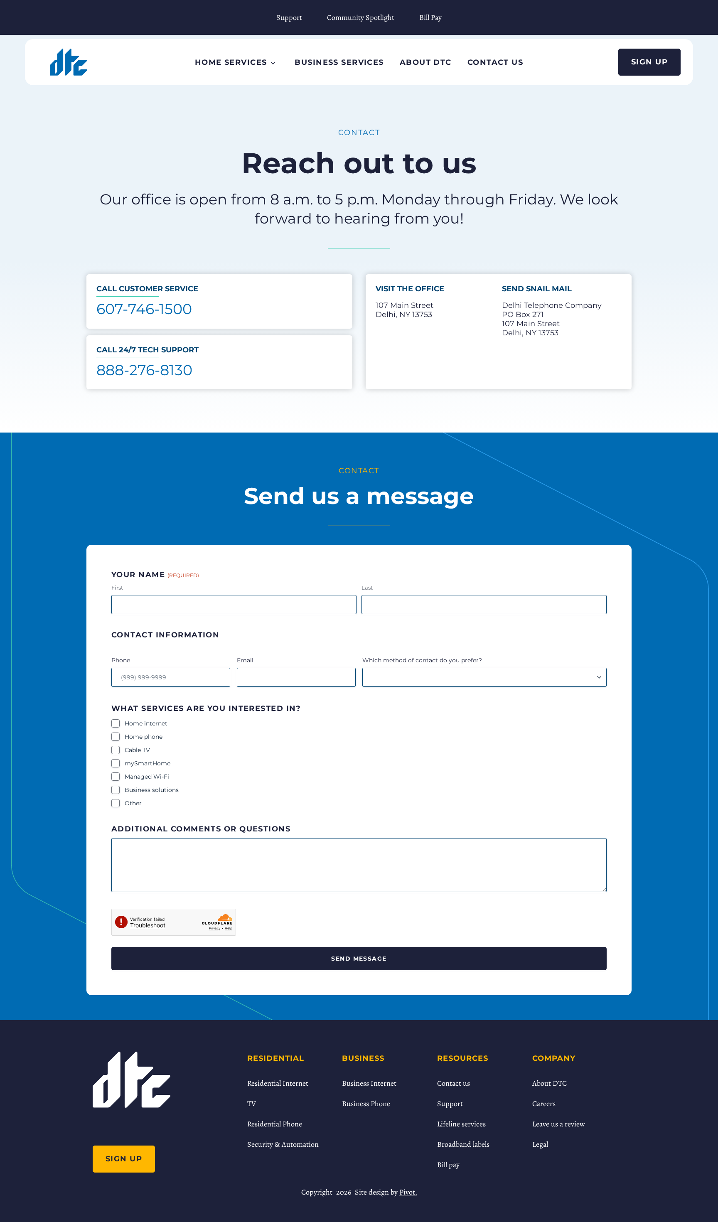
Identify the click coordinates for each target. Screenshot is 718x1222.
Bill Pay (430, 17)
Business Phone (366, 1104)
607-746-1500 (144, 309)
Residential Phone (274, 1124)
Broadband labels (463, 1144)
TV (251, 1104)
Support (289, 17)
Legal (540, 1144)
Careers (544, 1104)
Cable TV (137, 750)
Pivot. (408, 1192)
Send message (358, 958)
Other (133, 803)
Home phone (143, 736)
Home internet (146, 723)
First (117, 587)
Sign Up (649, 61)
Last (367, 587)
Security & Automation (283, 1144)
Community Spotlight (360, 17)
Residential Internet (277, 1083)
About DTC (426, 62)
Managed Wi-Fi (147, 776)
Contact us (453, 1083)
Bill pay (448, 1165)
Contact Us (495, 62)
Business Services (339, 62)
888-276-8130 (144, 370)
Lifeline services (461, 1124)
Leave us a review (558, 1124)
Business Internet (369, 1083)
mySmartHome (147, 763)
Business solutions (152, 790)
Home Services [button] (231, 62)
